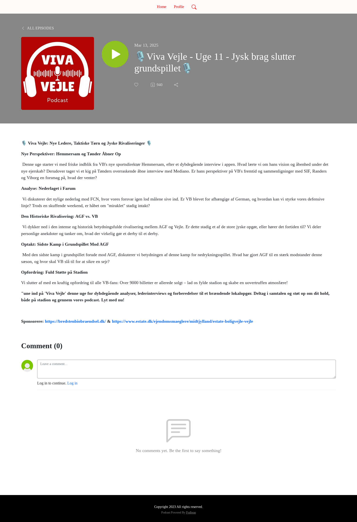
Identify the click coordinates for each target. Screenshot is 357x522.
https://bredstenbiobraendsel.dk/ (75, 321)
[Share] (176, 84)
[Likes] (137, 84)
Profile (179, 7)
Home (161, 7)
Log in (72, 383)
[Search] (194, 7)
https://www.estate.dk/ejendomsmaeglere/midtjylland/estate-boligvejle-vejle (182, 321)
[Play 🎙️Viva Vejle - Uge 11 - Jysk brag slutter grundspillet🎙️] (115, 54)
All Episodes (40, 28)
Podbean (191, 512)
